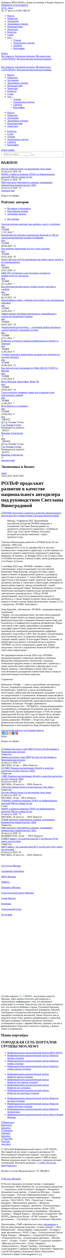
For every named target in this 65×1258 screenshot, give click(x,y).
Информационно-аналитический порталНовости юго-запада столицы (28, 1081)
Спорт (10, 34)
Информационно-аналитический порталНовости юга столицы (28, 1086)
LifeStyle (17, 45)
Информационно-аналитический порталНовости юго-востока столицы (28, 1091)
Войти (4, 53)
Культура (11, 32)
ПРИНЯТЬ (7, 5)
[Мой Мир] (13, 733)
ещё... (10, 37)
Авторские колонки (25, 56)
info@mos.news (9, 1165)
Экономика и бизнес (17, 24)
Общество (12, 18)
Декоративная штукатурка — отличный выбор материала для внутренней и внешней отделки (31, 328)
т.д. (40, 1254)
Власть (10, 15)
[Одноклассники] (9, 733)
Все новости (7, 56)
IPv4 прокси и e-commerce (14, 406)
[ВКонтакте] (3, 733)
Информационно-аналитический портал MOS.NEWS (34, 1052)
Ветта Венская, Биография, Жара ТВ (20, 381)
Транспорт (12, 29)
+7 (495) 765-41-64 (46, 1162)
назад (4, 473)
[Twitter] (6, 733)
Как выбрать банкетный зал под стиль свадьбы (25, 248)
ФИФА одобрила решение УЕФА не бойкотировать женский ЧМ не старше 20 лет (28, 175)
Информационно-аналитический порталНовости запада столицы (28, 1075)
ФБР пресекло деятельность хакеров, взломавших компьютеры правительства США (27, 183)
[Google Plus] (16, 733)
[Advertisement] (32, 956)
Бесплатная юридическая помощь (34, 59)
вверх (4, 736)
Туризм (17, 40)
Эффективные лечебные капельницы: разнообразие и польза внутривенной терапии (29, 315)
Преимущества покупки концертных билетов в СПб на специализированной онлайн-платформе (29, 236)
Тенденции (13, 21)
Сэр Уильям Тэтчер (11, 425)
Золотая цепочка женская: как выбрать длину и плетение (30, 224)
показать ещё (8, 190)
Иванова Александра (12, 433)
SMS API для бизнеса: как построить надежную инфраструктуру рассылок (25, 274)
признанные (49, 1224)
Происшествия (15, 26)
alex (3, 227)
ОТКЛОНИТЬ (20, 5)
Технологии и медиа (23, 43)
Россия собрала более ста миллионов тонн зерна (26, 169)
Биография (18, 48)
